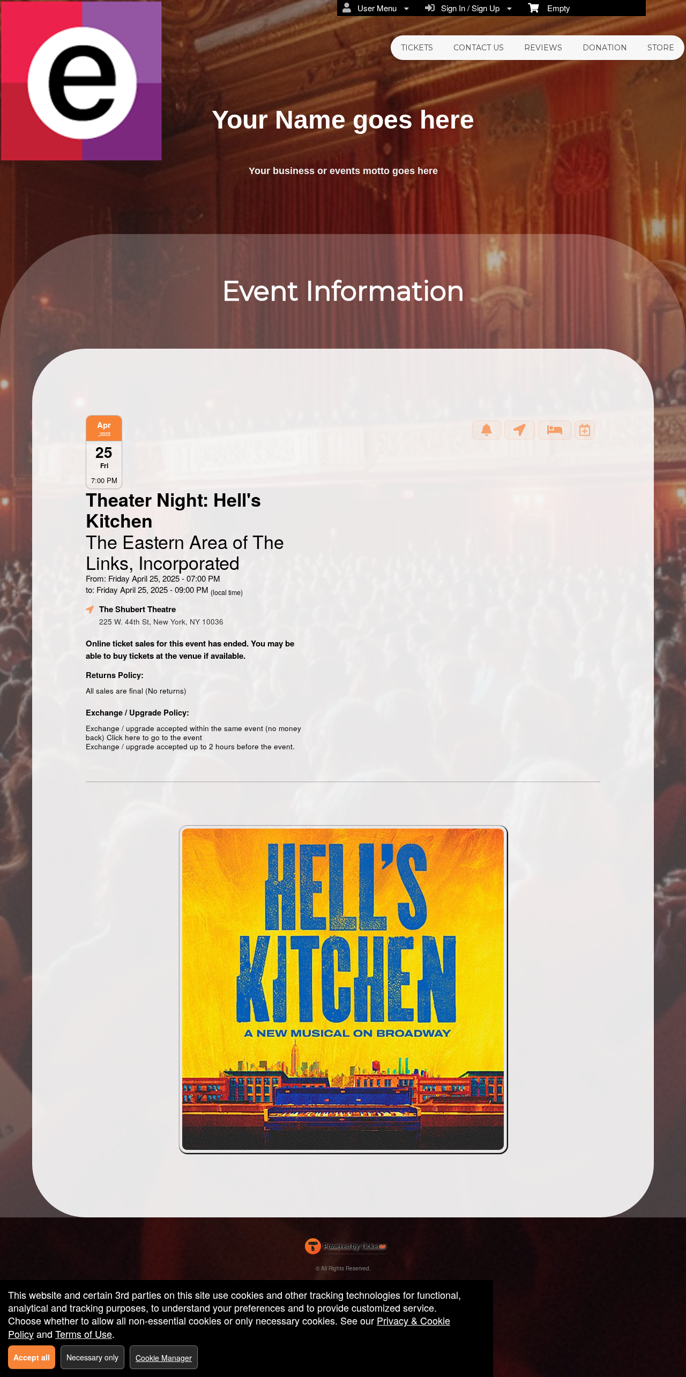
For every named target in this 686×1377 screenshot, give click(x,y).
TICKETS (417, 47)
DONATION (605, 47)
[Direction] (519, 430)
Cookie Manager (164, 1357)
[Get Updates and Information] (486, 430)
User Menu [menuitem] (375, 7)
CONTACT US (478, 47)
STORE (660, 47)
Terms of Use (83, 1334)
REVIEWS (543, 47)
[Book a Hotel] (554, 430)
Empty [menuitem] (554, 7)
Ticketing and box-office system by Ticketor (345, 1248)
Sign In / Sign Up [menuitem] (468, 7)
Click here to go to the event (154, 737)
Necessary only (92, 1357)
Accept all (31, 1357)
